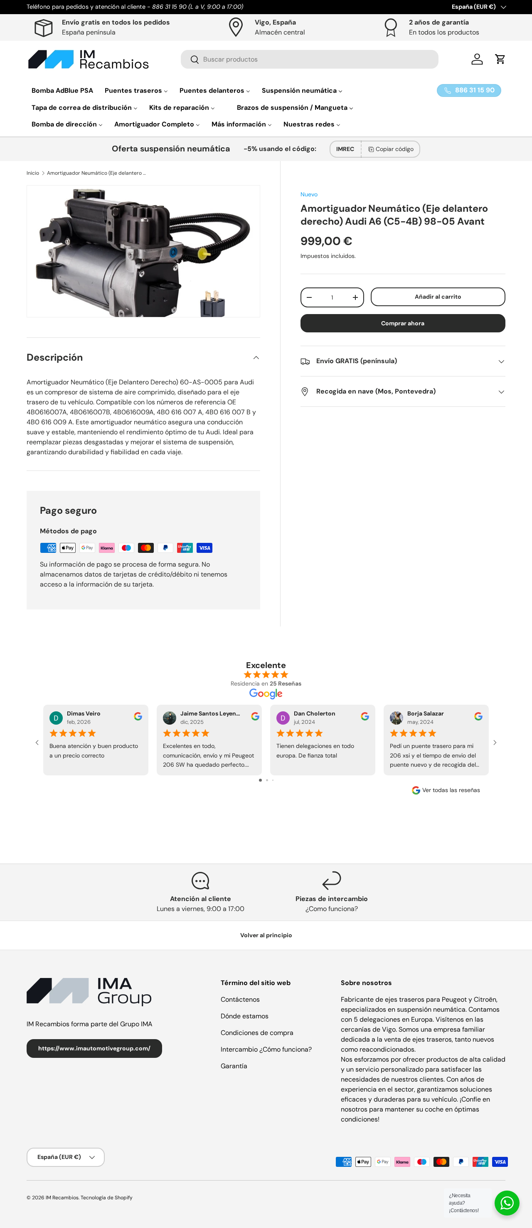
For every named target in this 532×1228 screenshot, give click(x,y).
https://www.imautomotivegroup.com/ (94, 1048)
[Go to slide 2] (267, 780)
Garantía (234, 1066)
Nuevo (309, 194)
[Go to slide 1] (260, 780)
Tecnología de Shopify (107, 1197)
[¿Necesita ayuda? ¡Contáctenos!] (507, 1203)
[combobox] (309, 59)
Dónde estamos (244, 1016)
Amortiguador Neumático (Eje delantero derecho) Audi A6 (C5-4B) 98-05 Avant (97, 173)
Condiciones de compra (257, 1032)
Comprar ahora (402, 323)
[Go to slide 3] (272, 780)
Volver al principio (266, 935)
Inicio (33, 173)
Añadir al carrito (438, 296)
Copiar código (395, 149)
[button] (500, 59)
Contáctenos (240, 999)
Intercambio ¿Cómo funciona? (266, 1049)
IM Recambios (62, 1197)
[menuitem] (62, 90)
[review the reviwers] (138, 718)
